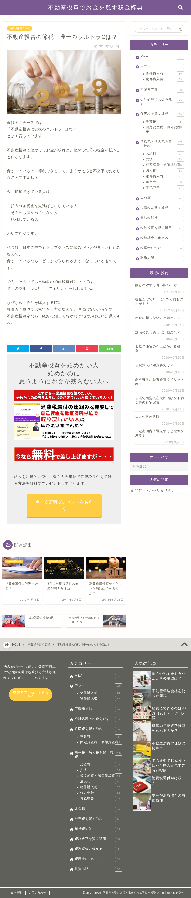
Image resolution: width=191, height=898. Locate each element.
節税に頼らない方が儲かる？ (158, 318)
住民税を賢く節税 (161, 114)
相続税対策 (161, 218)
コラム (161, 66)
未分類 (161, 198)
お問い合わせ (37, 892)
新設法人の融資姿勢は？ (154, 365)
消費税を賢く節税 (19, 28)
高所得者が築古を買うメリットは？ (159, 382)
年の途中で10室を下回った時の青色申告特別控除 (169, 765)
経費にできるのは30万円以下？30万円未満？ (169, 713)
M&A (160, 57)
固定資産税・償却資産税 (164, 129)
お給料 (164, 153)
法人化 (164, 170)
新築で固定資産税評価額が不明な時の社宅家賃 (159, 400)
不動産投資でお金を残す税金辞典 (95, 7)
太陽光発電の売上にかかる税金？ (158, 349)
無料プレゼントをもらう (32, 694)
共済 (164, 159)
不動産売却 (161, 90)
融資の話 (161, 258)
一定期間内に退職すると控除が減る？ (159, 433)
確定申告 (164, 182)
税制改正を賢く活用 (161, 228)
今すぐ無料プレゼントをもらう (64, 505)
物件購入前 (164, 73)
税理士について (161, 248)
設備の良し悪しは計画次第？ (158, 332)
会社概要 (16, 892)
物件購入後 (164, 79)
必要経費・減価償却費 (164, 165)
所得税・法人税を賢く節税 (161, 144)
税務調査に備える (160, 238)
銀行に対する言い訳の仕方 (156, 285)
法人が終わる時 (147, 416)
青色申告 (164, 187)
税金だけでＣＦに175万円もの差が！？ (159, 301)
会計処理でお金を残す (161, 102)
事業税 (163, 121)
